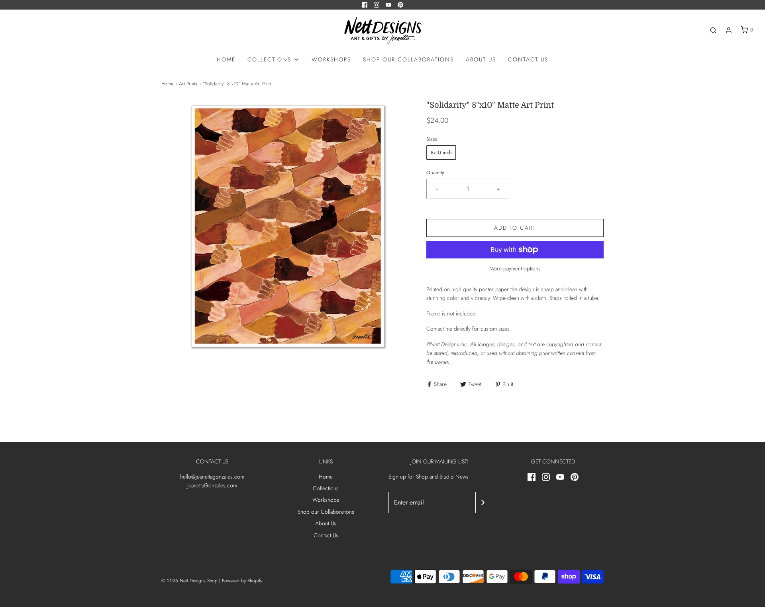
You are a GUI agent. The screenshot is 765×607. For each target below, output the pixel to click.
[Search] (713, 30)
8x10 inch (441, 152)
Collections (326, 488)
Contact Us (528, 59)
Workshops (331, 59)
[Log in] (729, 30)
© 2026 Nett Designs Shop (190, 580)
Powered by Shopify (242, 580)
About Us (481, 59)
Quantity (435, 172)
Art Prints (188, 83)
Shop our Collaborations (408, 59)
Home (226, 59)
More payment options (515, 268)
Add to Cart (515, 228)
